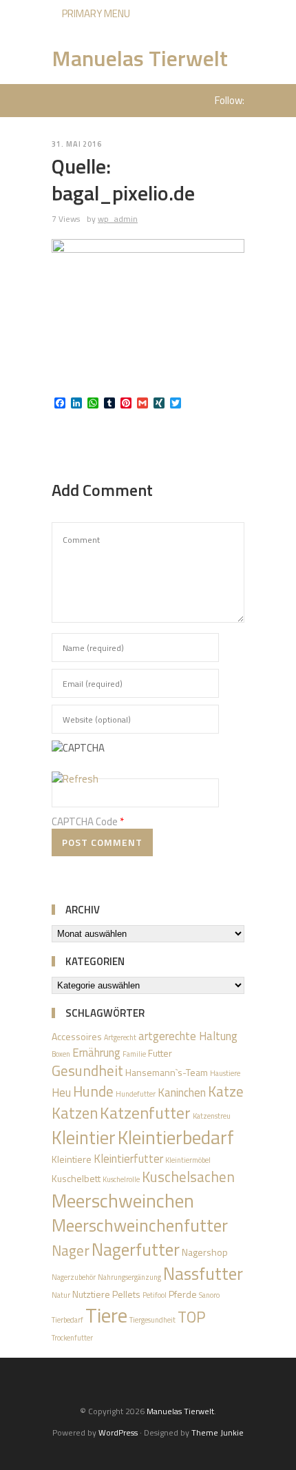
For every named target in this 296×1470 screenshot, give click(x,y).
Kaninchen (182, 1092)
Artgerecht (120, 1037)
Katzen (75, 1113)
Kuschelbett (76, 1178)
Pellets (126, 1294)
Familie (134, 1053)
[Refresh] (75, 779)
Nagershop (205, 1252)
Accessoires (77, 1036)
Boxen (61, 1053)
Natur (61, 1295)
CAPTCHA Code (85, 821)
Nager (70, 1250)
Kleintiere (72, 1159)
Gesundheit (87, 1070)
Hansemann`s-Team (166, 1072)
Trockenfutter (72, 1337)
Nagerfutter (136, 1249)
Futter (160, 1053)
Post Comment (102, 842)
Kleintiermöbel (188, 1160)
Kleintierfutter (128, 1159)
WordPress (118, 1432)
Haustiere (225, 1073)
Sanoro (209, 1295)
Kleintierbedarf (176, 1137)
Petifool (154, 1295)
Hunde (93, 1091)
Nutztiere (91, 1294)
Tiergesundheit (152, 1319)
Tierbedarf (67, 1319)
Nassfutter (203, 1274)
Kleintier (84, 1137)
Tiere (106, 1315)
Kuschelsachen (188, 1177)
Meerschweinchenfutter (140, 1225)
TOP (191, 1317)
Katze (226, 1091)
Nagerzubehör (74, 1277)
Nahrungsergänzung (129, 1277)
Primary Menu (95, 13)
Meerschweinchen (123, 1200)
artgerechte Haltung (187, 1036)
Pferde (183, 1294)
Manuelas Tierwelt (140, 57)
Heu (61, 1092)
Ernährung (96, 1053)
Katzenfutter (145, 1112)
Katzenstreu (212, 1115)
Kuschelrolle (121, 1179)
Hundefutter (136, 1093)
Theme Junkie (217, 1432)
